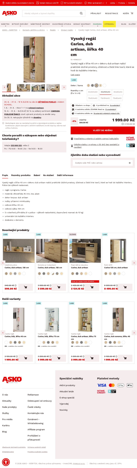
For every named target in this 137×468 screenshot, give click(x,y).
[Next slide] (64, 87)
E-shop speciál (67, 397)
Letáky (112, 3)
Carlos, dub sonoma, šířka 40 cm (117, 336)
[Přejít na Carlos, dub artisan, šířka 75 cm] (85, 320)
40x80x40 (117, 92)
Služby (132, 24)
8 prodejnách (115, 105)
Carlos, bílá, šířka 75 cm (48, 335)
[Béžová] (100, 85)
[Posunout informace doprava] (104, 3)
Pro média (7, 419)
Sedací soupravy (82, 24)
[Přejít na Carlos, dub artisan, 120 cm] (19, 251)
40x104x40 (93, 92)
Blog (123, 24)
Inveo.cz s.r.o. (79, 463)
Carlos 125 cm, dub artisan (116, 266)
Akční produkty (67, 385)
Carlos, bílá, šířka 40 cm (15, 335)
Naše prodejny (9, 407)
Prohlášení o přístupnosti (34, 437)
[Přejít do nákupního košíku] (128, 13)
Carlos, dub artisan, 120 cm (17, 266)
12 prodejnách (110, 109)
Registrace (111, 13)
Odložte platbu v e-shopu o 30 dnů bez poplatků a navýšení (96, 145)
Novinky (64, 410)
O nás (5, 394)
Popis (5, 175)
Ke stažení (48, 175)
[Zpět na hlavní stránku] (9, 13)
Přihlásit (96, 13)
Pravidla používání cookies (37, 452)
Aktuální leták (67, 391)
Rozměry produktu (21, 175)
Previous (3, 262)
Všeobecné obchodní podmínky (14, 447)
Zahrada (97, 24)
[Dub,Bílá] (52, 273)
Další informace (65, 175)
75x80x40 (117, 98)
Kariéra (5, 425)
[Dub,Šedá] (57, 273)
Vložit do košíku (103, 130)
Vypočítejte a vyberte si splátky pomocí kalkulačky (96, 139)
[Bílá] (104, 85)
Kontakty (131, 3)
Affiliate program (36, 429)
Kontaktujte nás (36, 413)
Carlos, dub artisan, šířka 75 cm (83, 336)
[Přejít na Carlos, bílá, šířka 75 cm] (52, 320)
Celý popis (75, 75)
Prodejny (121, 3)
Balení (37, 175)
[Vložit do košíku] (25, 287)
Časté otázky (34, 407)
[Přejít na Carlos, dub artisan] (85, 251)
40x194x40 (105, 92)
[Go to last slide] (4, 87)
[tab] (5, 176)
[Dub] (88, 85)
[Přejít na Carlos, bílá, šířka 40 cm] (19, 320)
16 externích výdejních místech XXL (107, 113)
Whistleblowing (8, 452)
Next (134, 262)
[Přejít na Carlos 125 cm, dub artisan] (118, 251)
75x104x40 (92, 98)
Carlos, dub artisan (79, 266)
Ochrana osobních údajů (37, 447)
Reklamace (33, 394)
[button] (9, 88)
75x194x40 (105, 98)
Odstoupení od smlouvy (40, 401)
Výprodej (64, 404)
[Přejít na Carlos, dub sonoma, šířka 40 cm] (118, 320)
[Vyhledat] (82, 13)
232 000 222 (16, 145)
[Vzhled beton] (92, 85)
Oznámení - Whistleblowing (35, 421)
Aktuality (6, 401)
